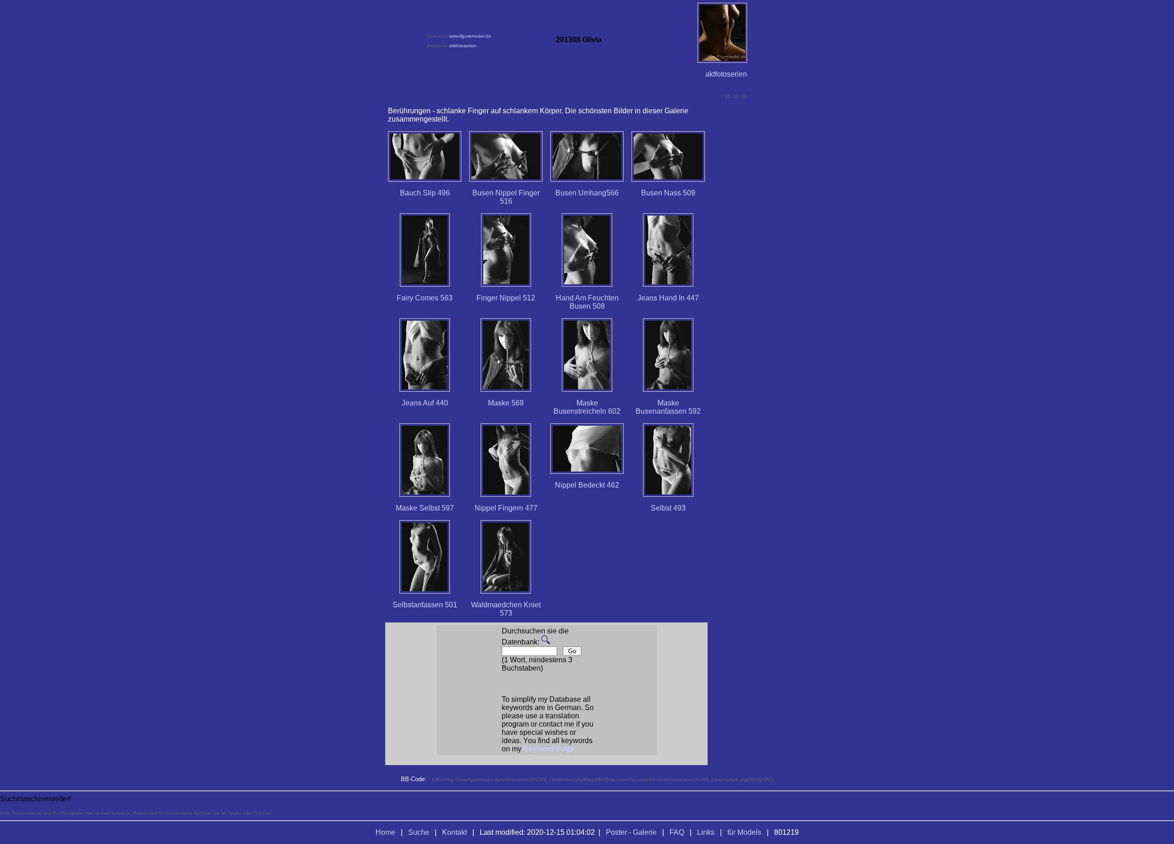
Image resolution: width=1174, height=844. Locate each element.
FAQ (677, 832)
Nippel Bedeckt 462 (587, 485)
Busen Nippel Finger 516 (506, 197)
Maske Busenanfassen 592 (668, 407)
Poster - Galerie (631, 832)
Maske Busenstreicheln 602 (587, 407)
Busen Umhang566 (587, 193)
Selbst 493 (668, 508)
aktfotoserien (462, 45)
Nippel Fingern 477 (506, 508)
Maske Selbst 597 (425, 508)
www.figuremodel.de (470, 36)
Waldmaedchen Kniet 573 (506, 609)
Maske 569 (506, 403)
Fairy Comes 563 (425, 298)
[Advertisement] (749, 434)
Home (385, 832)
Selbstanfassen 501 (425, 605)
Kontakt (454, 832)
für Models (744, 832)
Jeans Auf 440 (425, 403)
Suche (418, 832)
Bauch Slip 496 (425, 193)
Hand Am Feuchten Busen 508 (587, 302)
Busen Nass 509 (668, 193)
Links (705, 832)
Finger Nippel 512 (505, 298)
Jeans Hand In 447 (668, 298)
